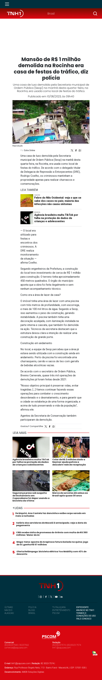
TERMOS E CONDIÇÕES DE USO (86, 614)
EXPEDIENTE (82, 607)
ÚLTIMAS (9, 607)
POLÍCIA (32, 607)
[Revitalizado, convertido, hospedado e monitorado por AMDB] (94, 653)
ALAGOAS (9, 613)
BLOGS (31, 610)
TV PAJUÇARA (59, 607)
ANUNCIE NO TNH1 (85, 610)
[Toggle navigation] (8, 4)
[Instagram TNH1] (41, 596)
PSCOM (56, 613)
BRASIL (31, 613)
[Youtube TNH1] (56, 596)
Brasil (51, 13)
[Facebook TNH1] (46, 596)
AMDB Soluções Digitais (33, 672)
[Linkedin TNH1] (61, 596)
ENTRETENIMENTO (61, 610)
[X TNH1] (51, 596)
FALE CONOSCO (83, 618)
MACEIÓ (8, 610)
